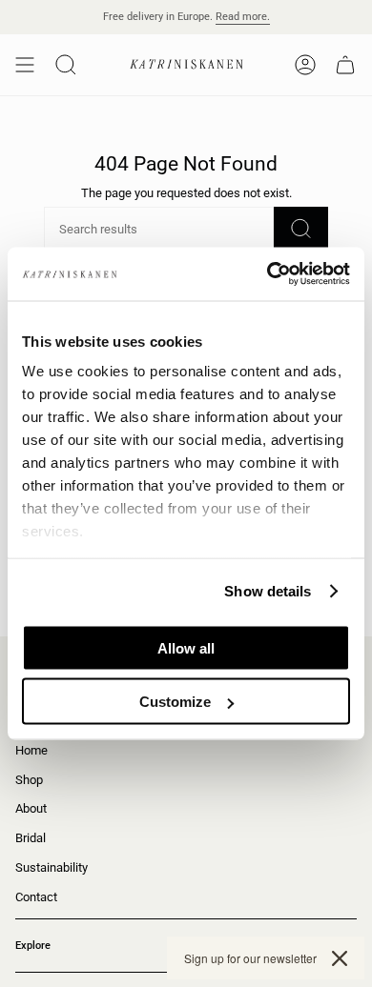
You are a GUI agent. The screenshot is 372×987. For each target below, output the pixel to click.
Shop (29, 780)
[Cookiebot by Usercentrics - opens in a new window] (267, 274)
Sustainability (51, 867)
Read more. (243, 16)
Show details (267, 591)
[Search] (301, 229)
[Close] (339, 958)
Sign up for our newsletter (250, 958)
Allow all (186, 647)
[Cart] (345, 65)
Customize (175, 702)
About (31, 808)
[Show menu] (25, 65)
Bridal (30, 838)
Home (31, 750)
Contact (36, 897)
